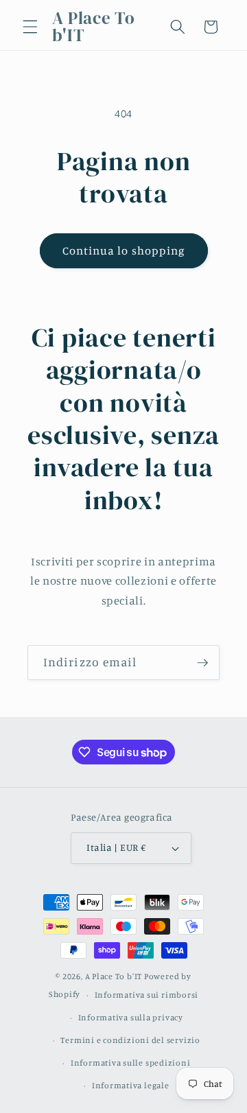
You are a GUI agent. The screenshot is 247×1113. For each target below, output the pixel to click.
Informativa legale (130, 1085)
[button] (30, 26)
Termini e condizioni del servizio (130, 1040)
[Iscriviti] (202, 663)
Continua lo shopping (123, 250)
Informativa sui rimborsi (146, 994)
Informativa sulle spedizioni (131, 1062)
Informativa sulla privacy (130, 1017)
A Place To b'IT (114, 976)
